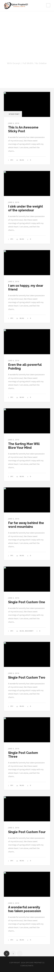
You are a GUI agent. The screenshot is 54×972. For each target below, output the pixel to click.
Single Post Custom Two (26, 677)
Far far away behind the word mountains (26, 525)
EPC (11, 160)
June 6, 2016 (13, 123)
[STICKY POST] (27, 104)
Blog (22, 160)
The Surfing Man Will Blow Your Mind (24, 445)
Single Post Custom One (26, 602)
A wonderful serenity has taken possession (24, 909)
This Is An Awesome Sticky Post (23, 129)
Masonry (29, 631)
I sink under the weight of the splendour (25, 208)
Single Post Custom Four (27, 832)
